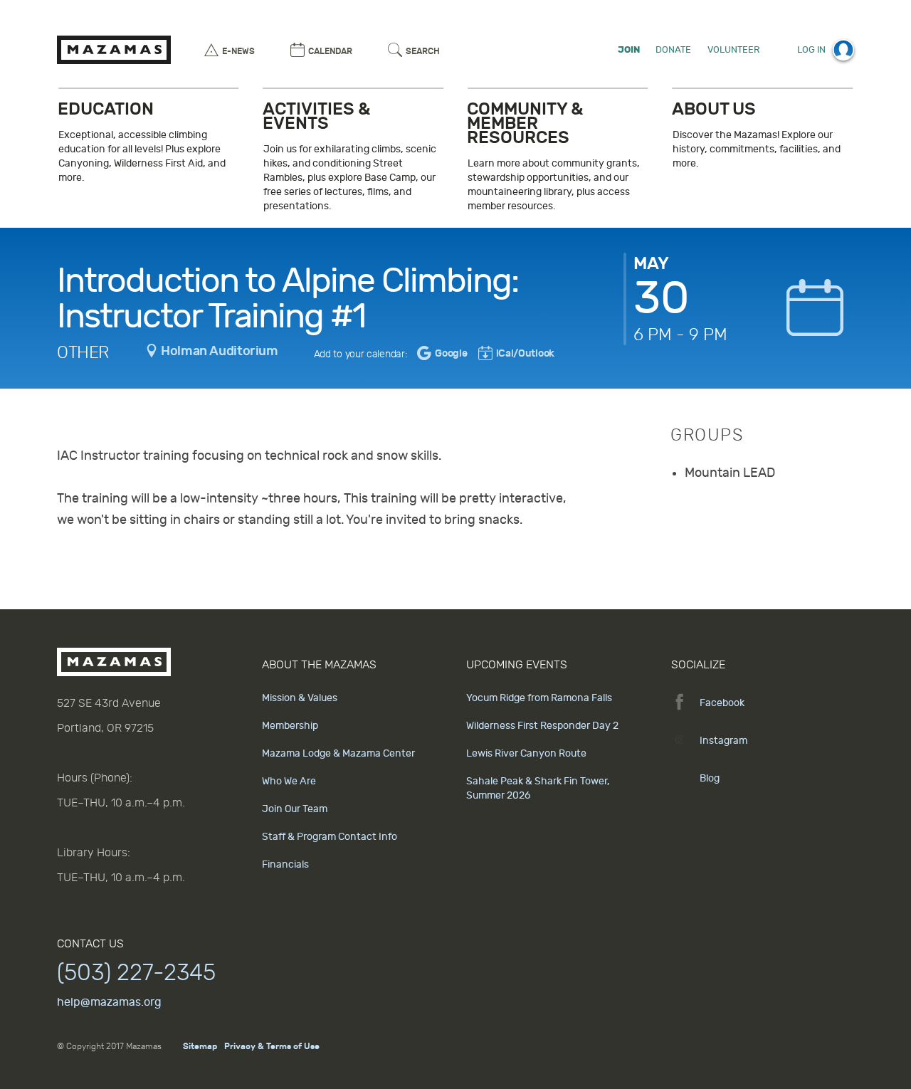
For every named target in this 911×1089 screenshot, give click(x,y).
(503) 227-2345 (136, 972)
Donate (673, 50)
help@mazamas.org (109, 1002)
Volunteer (733, 50)
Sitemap (200, 1046)
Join (629, 50)
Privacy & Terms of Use (272, 1046)
